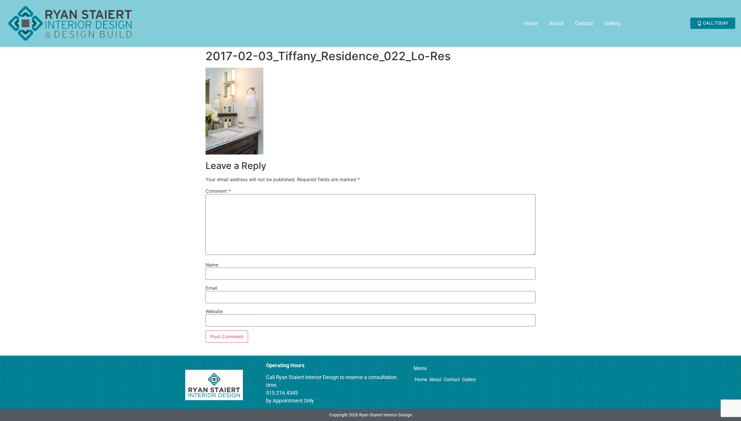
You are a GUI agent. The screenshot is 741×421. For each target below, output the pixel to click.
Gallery (613, 23)
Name (212, 264)
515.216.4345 (282, 393)
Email (211, 288)
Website (214, 311)
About (556, 23)
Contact (584, 23)
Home (531, 23)
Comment (218, 191)
